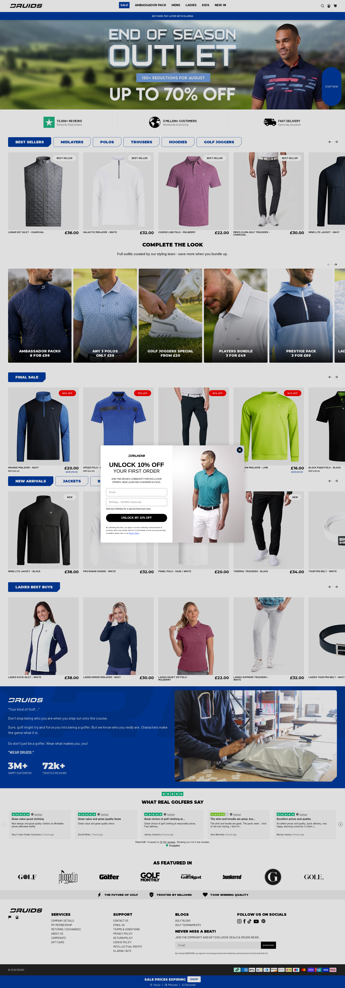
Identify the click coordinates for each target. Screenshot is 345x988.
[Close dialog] (240, 450)
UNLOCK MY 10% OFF (136, 517)
